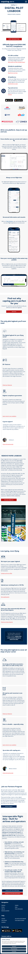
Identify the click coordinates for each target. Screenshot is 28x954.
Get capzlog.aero (5, 597)
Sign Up (3, 908)
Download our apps (13, 83)
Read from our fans (13, 73)
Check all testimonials (8, 444)
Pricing (2, 907)
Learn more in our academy (9, 416)
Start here (14, 311)
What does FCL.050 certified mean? (16, 62)
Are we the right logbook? (20, 918)
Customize (14, 951)
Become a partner (5, 910)
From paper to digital (19, 920)
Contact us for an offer (6, 573)
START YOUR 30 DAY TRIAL (14, 39)
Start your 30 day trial (8, 499)
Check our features (7, 385)
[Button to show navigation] (26, 2)
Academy (3, 922)
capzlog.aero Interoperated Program (12, 893)
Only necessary (14, 948)
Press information (19, 908)
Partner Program (8, 806)
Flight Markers (9, 221)
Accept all (14, 946)
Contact (10, 94)
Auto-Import (4, 920)
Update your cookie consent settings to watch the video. (14, 638)
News (16, 907)
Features (3, 905)
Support (3, 918)
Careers (16, 905)
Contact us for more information (12, 890)
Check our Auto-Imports (7, 622)
